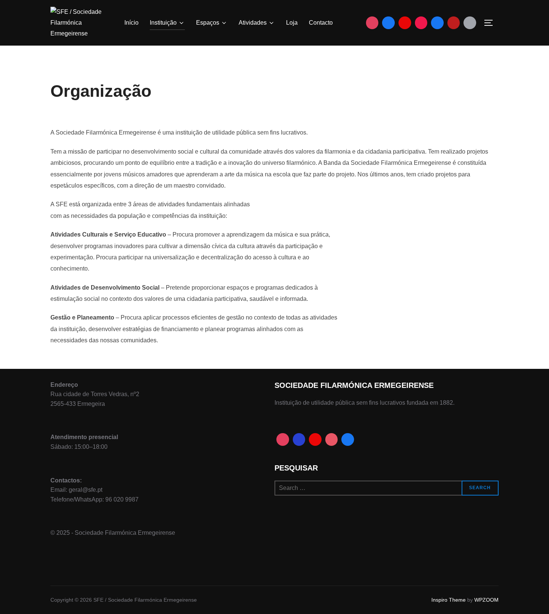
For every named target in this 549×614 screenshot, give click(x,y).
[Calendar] (470, 23)
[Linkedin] (437, 23)
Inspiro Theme (448, 600)
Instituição (163, 22)
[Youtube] (405, 23)
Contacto (321, 22)
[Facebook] (388, 23)
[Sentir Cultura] (454, 23)
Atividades (253, 22)
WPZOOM (486, 600)
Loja (292, 22)
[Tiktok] (421, 23)
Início (131, 22)
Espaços (207, 22)
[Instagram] (372, 23)
